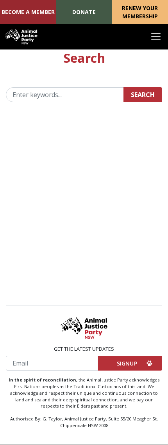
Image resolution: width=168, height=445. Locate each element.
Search (143, 94)
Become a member (28, 12)
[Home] (21, 36)
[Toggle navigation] (155, 36)
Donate (84, 12)
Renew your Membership (140, 12)
